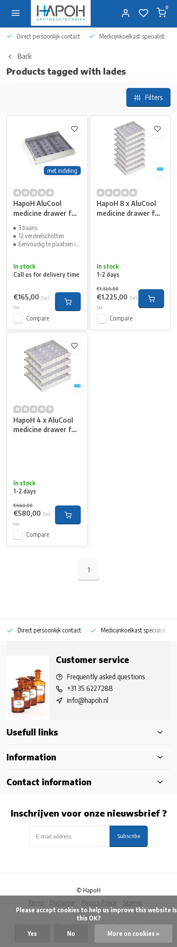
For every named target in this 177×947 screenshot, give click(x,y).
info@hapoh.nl (87, 700)
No (71, 933)
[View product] (68, 301)
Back (24, 56)
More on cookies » (133, 933)
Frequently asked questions (106, 676)
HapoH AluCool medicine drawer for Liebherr (46, 209)
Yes (32, 933)
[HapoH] (61, 13)
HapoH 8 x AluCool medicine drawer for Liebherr (129, 209)
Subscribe (128, 835)
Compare (37, 318)
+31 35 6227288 (90, 688)
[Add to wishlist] (74, 128)
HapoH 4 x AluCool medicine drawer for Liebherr (46, 426)
